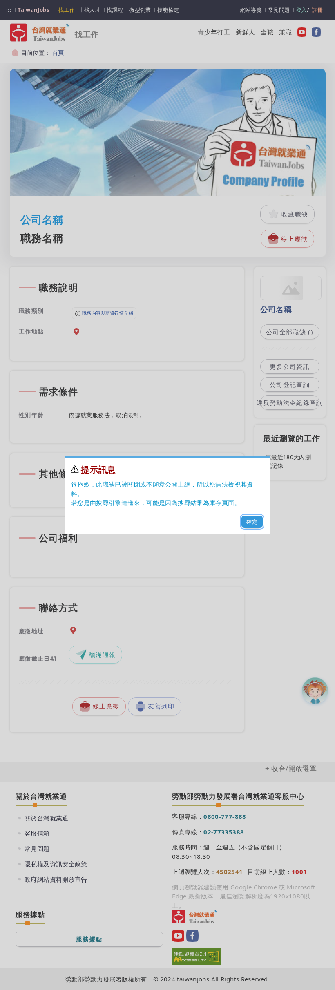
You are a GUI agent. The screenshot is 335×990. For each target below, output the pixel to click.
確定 (252, 521)
